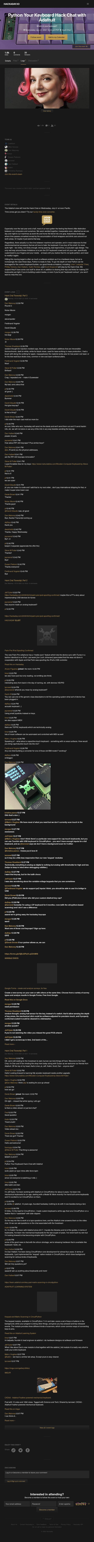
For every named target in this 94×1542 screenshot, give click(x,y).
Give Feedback (41, 1524)
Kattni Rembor (34, 267)
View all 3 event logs (47, 1427)
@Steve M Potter (11, 1150)
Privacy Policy (66, 1524)
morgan (8, 332)
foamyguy (9, 1147)
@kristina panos (12, 850)
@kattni (8, 1356)
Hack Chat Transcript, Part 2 (16, 580)
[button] (88, 4)
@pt (6, 450)
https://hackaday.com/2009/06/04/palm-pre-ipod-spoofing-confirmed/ (32, 595)
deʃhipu (8, 522)
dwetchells (9, 395)
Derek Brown (10, 416)
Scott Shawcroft (51, 267)
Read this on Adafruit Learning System (20, 1333)
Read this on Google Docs (16, 999)
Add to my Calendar (56, 37)
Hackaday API (78, 1524)
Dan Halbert (13, 164)
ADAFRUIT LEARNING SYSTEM (18, 1286)
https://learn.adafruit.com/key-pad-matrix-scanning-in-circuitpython (31, 1282)
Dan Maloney (13, 150)
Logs (23, 60)
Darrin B (8, 694)
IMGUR (8, 1372)
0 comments (33, 298)
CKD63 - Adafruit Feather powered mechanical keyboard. (28, 1397)
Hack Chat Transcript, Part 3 (16, 295)
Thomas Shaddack (12, 346)
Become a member (32, 1497)
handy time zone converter (43, 211)
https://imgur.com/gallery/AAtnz (17, 1368)
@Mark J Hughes (12, 822)
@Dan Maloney (11, 1082)
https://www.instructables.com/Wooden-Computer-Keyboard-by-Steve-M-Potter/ (46, 465)
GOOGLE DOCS (11, 958)
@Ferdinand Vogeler (14, 888)
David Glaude (10, 403)
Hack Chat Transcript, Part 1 (16, 1050)
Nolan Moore (10, 339)
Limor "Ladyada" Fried (79, 264)
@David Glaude (11, 511)
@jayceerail (9, 689)
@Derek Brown (11, 942)
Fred (6, 1112)
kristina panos (11, 812)
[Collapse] (17, 292)
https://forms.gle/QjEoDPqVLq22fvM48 (21, 953)
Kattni (10, 167)
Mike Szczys (13, 147)
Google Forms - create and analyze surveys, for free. (26, 988)
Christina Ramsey (15, 170)
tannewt (11, 160)
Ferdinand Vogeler (12, 361)
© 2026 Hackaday (47, 1531)
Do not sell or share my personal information (47, 1527)
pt (5, 388)
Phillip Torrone (11, 267)
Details (8, 61)
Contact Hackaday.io (27, 1524)
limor (10, 153)
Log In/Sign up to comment (16, 1481)
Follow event (36, 37)
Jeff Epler (8, 592)
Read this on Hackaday (14, 664)
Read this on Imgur (12, 1409)
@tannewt (24, 843)
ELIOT (18, 620)
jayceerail (9, 440)
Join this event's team (13, 174)
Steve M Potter (11, 368)
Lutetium (11, 143)
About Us (14, 1524)
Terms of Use (53, 1524)
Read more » (10, 1044)
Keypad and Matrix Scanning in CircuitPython (23, 1316)
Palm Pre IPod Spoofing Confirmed (19, 650)
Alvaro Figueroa (11, 668)
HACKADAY (10, 620)
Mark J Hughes (11, 738)
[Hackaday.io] (11, 4)
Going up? (47, 1519)
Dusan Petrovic (14, 157)
